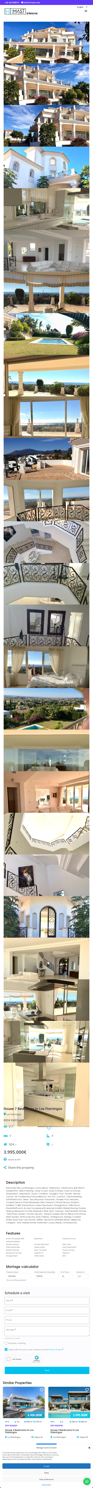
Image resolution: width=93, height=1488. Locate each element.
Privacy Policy (46, 1485)
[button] (89, 1448)
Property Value (12, 1272)
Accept (46, 1466)
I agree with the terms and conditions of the (35, 1349)
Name (9, 1300)
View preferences (46, 1479)
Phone (9, 1320)
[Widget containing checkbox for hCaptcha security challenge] (23, 1359)
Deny (46, 1472)
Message (11, 1329)
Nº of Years (64, 1272)
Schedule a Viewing (17, 1343)
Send (47, 1370)
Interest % (80, 1272)
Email (9, 1310)
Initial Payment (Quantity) (44, 1272)
